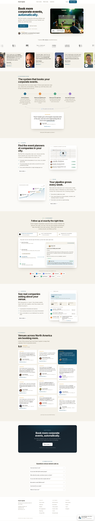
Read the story (47, 126)
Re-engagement (42, 508)
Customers (52, 1)
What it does (45, 1)
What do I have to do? (34, 489)
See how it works (33, 25)
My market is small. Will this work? (37, 482)
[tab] (27, 234)
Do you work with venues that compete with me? (40, 478)
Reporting (41, 510)
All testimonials (55, 513)
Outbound (41, 504)
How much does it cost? (35, 467)
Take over (73, 313)
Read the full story (23, 377)
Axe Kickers (54, 504)
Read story (26, 64)
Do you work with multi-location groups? (38, 471)
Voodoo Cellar (55, 508)
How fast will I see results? (35, 486)
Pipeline (40, 506)
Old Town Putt (55, 502)
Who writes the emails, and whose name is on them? (41, 475)
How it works (39, 1)
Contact (66, 504)
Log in (67, 1)
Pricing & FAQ (41, 513)
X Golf (53, 510)
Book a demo (73, 1)
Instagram (67, 508)
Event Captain (21, 1)
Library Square (55, 506)
